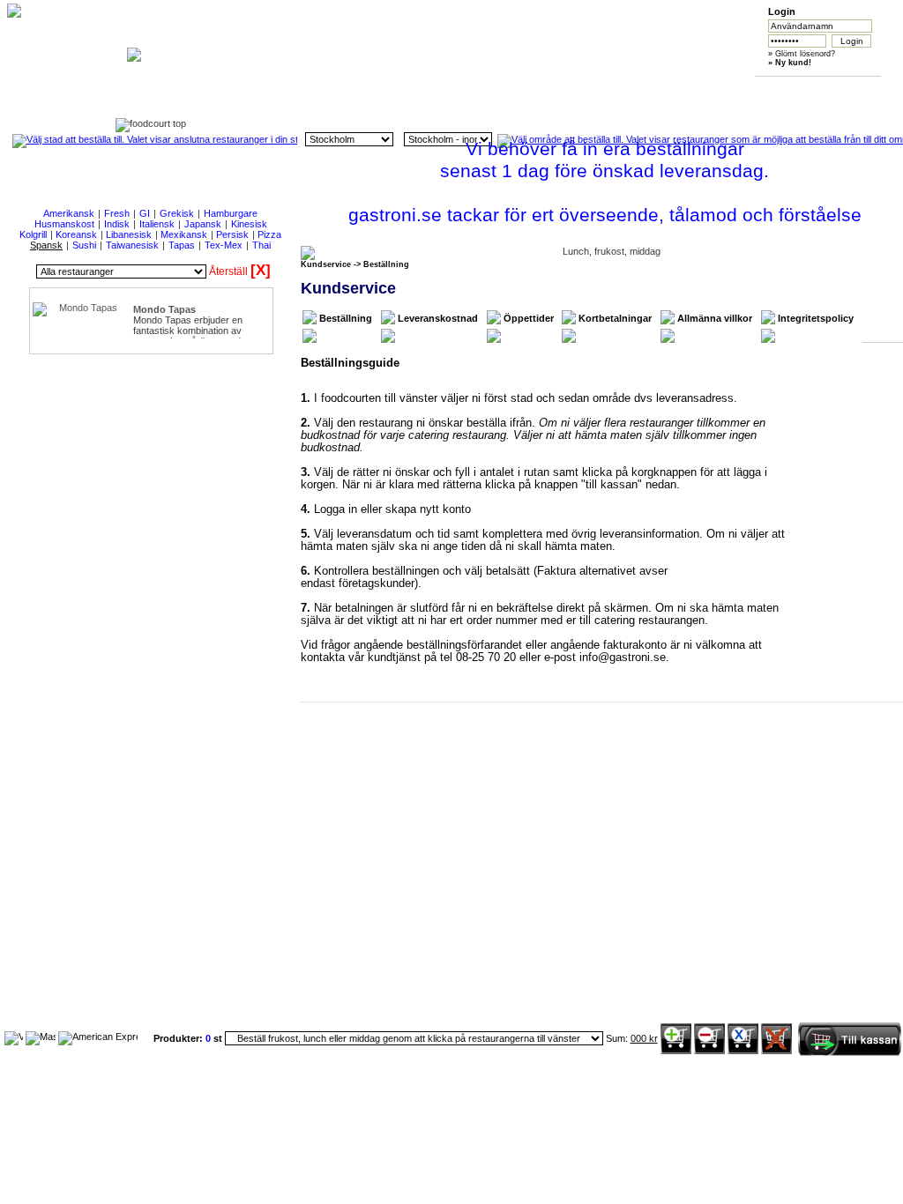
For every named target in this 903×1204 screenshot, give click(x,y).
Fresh (117, 213)
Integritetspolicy (815, 318)
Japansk (202, 224)
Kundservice (476, 89)
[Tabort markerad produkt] (743, 1050)
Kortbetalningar (615, 318)
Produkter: (179, 1038)
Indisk (117, 224)
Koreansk (76, 234)
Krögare (724, 89)
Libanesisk (129, 234)
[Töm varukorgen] (776, 1050)
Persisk (232, 234)
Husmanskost (64, 224)
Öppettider (528, 318)
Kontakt (807, 89)
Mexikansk (183, 234)
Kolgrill (33, 234)
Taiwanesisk (132, 245)
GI (144, 213)
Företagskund (641, 89)
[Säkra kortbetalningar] (13, 1036)
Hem (309, 89)
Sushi (84, 245)
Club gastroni (558, 89)
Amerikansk (68, 213)
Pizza (269, 234)
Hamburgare (230, 213)
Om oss (393, 89)
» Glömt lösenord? (801, 53)
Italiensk (157, 224)
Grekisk (177, 213)
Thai (261, 245)
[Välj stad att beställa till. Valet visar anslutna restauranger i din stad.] (154, 139)
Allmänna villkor (715, 318)
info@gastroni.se (622, 657)
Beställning (346, 318)
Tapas (181, 245)
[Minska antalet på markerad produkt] (709, 1050)
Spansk (46, 245)
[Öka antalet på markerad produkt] (675, 1050)
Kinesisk (249, 224)
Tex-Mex (224, 245)
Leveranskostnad (438, 318)
